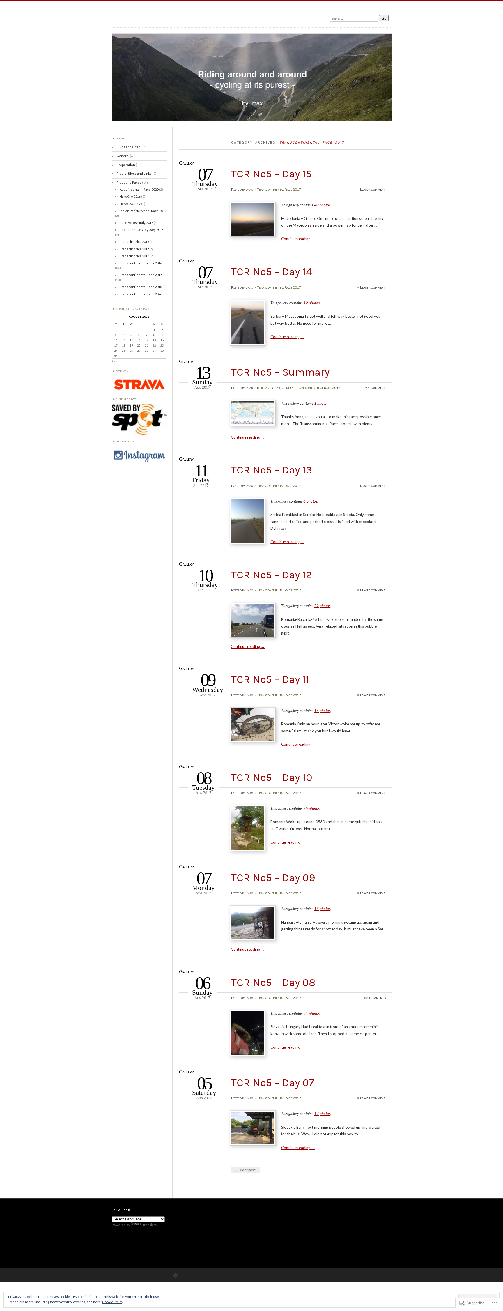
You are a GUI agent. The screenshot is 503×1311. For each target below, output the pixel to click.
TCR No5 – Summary (280, 372)
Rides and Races (128, 182)
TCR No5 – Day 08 (273, 982)
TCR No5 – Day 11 (270, 679)
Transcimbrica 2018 (134, 256)
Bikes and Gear (268, 388)
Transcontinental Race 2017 (279, 189)
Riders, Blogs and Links (134, 173)
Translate (149, 1225)
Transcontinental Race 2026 (141, 294)
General (288, 388)
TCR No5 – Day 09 (273, 878)
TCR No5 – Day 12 (271, 575)
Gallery (186, 162)
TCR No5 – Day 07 (272, 1083)
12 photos (311, 303)
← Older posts (245, 1170)
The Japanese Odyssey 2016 (141, 230)
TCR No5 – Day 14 (271, 272)
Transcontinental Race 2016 (141, 263)
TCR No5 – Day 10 (271, 777)
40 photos (322, 205)
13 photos (322, 908)
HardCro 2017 (130, 204)
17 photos (322, 1113)
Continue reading (298, 238)
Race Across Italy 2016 (136, 223)
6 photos (310, 501)
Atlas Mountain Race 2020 (139, 189)
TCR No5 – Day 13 (271, 470)
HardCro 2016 (130, 196)
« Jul (115, 361)
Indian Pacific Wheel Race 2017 (143, 211)
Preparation (125, 165)
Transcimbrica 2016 (134, 241)
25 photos (311, 808)
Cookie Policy (112, 1302)
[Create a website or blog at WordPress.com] (175, 1276)
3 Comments (376, 998)
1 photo (320, 403)
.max (249, 189)
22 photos (322, 605)
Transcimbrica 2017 (134, 249)
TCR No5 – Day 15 (271, 174)
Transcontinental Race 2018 (141, 287)
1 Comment (377, 388)
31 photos (311, 1013)
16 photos (322, 710)
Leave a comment (373, 189)
